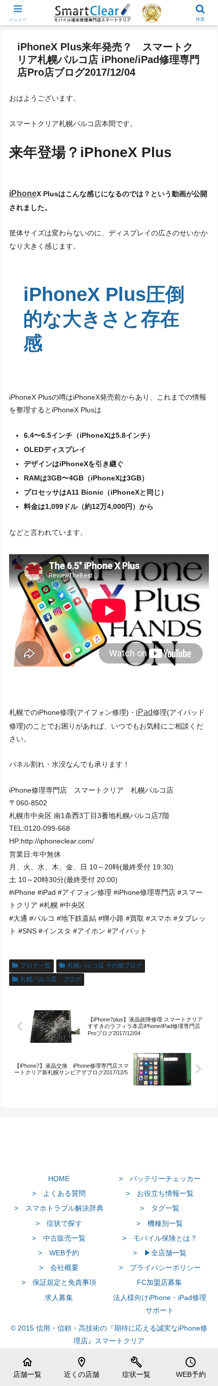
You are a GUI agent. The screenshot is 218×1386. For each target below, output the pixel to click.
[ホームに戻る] (109, 1154)
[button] (197, 1212)
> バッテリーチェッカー (160, 1178)
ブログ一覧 (35, 965)
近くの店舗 (81, 1367)
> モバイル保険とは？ (159, 1238)
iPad (144, 712)
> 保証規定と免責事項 (58, 1282)
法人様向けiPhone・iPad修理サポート (159, 1303)
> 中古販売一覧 (59, 1238)
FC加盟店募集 (159, 1282)
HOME (58, 1178)
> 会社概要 (59, 1267)
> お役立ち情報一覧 (160, 1193)
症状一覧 (136, 1367)
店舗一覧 (27, 1367)
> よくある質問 (59, 1193)
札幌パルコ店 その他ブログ (104, 965)
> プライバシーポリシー (160, 1267)
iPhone (23, 193)
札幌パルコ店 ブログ (50, 979)
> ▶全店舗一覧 (160, 1253)
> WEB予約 (58, 1253)
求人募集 (59, 1297)
